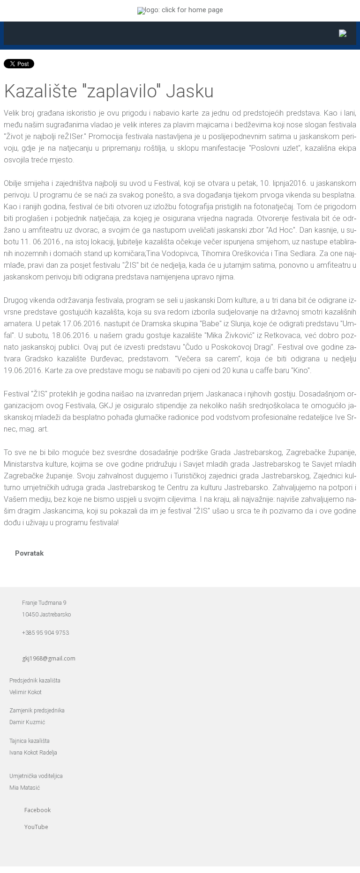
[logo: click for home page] (180, 10)
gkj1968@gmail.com (48, 658)
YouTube (36, 827)
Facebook (37, 810)
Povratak (29, 553)
